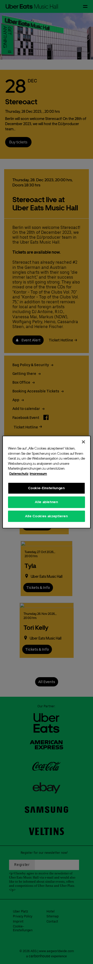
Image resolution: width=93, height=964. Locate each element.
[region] (46, 482)
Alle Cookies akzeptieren (46, 516)
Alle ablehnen (46, 502)
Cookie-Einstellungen (46, 488)
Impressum (38, 474)
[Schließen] (83, 441)
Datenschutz (18, 474)
